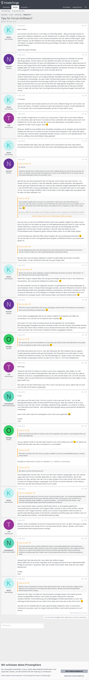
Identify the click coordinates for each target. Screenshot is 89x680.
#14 (85, 520)
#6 (86, 159)
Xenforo (39, 351)
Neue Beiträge (5, 11)
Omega (9, 346)
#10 (85, 363)
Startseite (6, 7)
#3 (86, 95)
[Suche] (86, 7)
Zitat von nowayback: (26, 493)
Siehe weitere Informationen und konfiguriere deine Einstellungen (26, 675)
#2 (86, 55)
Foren (15, 7)
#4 (86, 114)
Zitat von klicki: (23, 164)
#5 (86, 141)
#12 (85, 426)
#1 (86, 26)
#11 (85, 392)
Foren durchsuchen (18, 11)
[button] (29, 7)
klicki (4, 21)
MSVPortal (57, 481)
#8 (86, 300)
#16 (85, 579)
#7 (86, 265)
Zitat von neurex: (24, 269)
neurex (9, 66)
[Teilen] (83, 25)
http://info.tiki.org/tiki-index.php (48, 400)
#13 (85, 489)
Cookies (24, 669)
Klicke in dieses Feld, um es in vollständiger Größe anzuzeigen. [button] (52, 216)
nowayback (8, 404)
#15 (85, 538)
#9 (86, 335)
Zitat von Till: (23, 198)
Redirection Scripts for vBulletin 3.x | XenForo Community (48, 461)
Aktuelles (24, 7)
